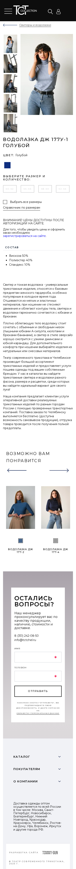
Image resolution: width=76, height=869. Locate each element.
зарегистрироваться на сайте (24, 236)
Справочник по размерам (21, 207)
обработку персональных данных (38, 713)
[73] (20, 541)
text (26, 10)
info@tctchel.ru (25, 640)
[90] (56, 541)
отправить (38, 691)
